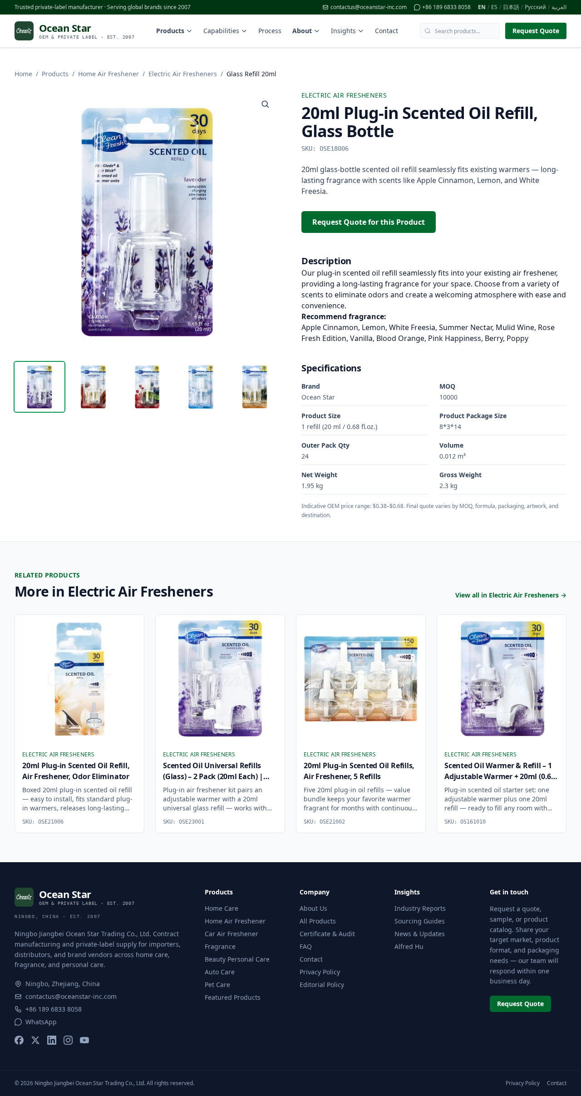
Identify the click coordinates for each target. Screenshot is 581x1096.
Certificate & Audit (327, 933)
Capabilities (221, 30)
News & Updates (419, 933)
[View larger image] (265, 104)
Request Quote (535, 30)
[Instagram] (68, 1040)
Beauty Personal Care (237, 959)
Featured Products (233, 997)
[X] (35, 1040)
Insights (343, 30)
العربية (558, 7)
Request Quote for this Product (368, 222)
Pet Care (217, 984)
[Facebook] (19, 1040)
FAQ (306, 946)
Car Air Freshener (231, 933)
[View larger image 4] (201, 387)
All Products (318, 921)
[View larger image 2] (93, 387)
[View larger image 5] (255, 387)
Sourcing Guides (419, 921)
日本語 (511, 7)
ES (494, 7)
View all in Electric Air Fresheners (510, 595)
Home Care (221, 908)
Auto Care (220, 972)
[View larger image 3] (147, 387)
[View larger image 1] (39, 387)
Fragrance (220, 946)
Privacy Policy (320, 972)
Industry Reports (420, 908)
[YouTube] (84, 1040)
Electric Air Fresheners (182, 73)
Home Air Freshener (108, 73)
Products (170, 30)
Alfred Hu (408, 946)
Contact (386, 30)
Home (23, 73)
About (302, 30)
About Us (313, 908)
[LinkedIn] (51, 1040)
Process (269, 30)
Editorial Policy (322, 984)
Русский (535, 7)
